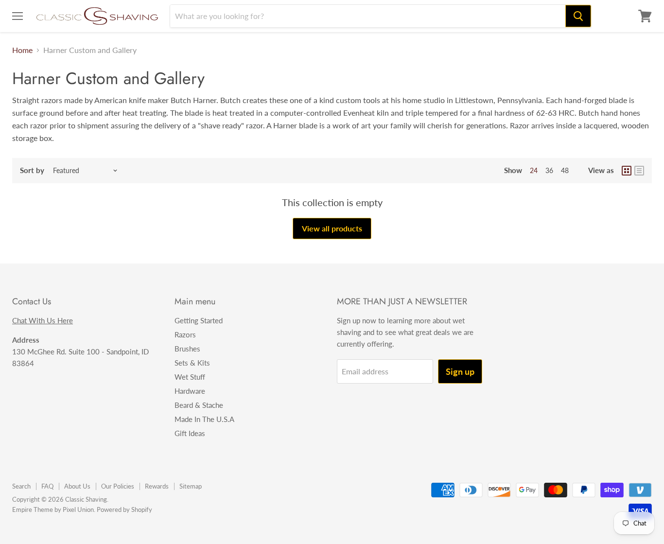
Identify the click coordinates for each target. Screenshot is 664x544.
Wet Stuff (190, 376)
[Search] (578, 16)
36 (549, 170)
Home (22, 50)
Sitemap (190, 486)
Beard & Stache (199, 405)
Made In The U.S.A (204, 419)
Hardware (190, 390)
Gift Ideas (190, 433)
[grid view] (626, 170)
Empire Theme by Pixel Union (53, 509)
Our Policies (117, 486)
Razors (185, 334)
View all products (332, 228)
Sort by (32, 170)
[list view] (639, 170)
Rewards (157, 486)
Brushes (187, 348)
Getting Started (199, 320)
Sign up (460, 371)
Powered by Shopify (124, 509)
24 (534, 170)
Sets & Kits (192, 362)
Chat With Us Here (42, 320)
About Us (77, 486)
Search (21, 486)
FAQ (47, 486)
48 (565, 170)
